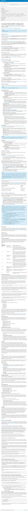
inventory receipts (15, 63)
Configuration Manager (5, 13)
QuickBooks (11, 15)
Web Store (3, 15)
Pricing (6, 14)
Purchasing (12, 14)
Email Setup (18, 13)
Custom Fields (7, 15)
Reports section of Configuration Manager (16, 183)
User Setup (10, 13)
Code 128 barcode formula (17, 278)
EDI (15, 14)
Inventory (9, 14)
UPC (22, 229)
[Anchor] (0, 34)
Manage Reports (18, 15)
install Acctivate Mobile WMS (7, 28)
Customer (22, 13)
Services (14, 15)
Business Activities (21, 14)
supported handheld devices (15, 228)
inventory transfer (20, 81)
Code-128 (19, 229)
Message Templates (23, 15)
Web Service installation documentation (12, 41)
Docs (1, 2)
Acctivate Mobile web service (8, 35)
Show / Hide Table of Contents (14, 4)
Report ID (19, 180)
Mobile (7, 2)
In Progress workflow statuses (13, 111)
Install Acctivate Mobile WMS (7, 156)
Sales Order (3, 14)
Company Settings (14, 13)
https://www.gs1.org (6, 366)
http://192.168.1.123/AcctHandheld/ (8, 165)
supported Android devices (11, 423)
